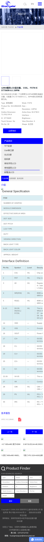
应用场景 (12, 178)
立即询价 (12, 131)
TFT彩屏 (8, 146)
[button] (39, 53)
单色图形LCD (10, 168)
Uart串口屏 (9, 150)
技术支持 (20, 178)
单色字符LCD (10, 163)
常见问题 (23, 515)
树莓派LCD (9, 172)
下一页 (34, 432)
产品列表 (11, 27)
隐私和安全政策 (35, 512)
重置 (29, 501)
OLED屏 (8, 155)
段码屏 (7, 159)
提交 (10, 501)
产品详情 (5, 178)
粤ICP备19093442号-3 (17, 512)
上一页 (9, 432)
